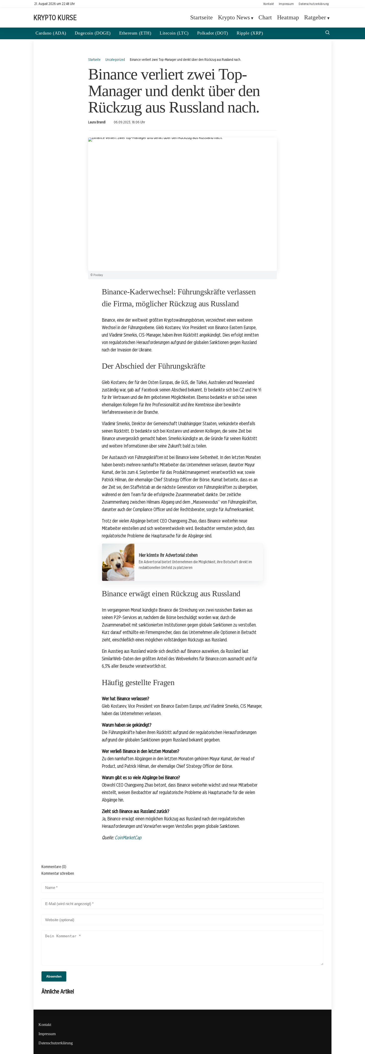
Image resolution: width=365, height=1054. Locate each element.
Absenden (54, 976)
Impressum (286, 4)
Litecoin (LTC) (174, 33)
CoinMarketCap (128, 838)
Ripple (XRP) (250, 33)
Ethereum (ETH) (135, 33)
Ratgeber (315, 17)
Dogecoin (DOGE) (93, 33)
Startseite (201, 17)
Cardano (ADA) (51, 33)
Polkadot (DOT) (212, 33)
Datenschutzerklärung (314, 4)
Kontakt (268, 4)
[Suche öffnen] (327, 33)
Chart (265, 17)
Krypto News (234, 17)
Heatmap (288, 17)
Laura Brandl (97, 122)
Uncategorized (115, 59)
